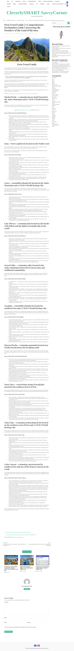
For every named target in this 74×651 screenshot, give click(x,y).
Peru (28, 33)
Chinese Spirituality (55, 89)
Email (5, 622)
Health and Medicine (32, 1)
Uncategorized (54, 123)
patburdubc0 (17, 537)
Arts (12, 1)
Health (53, 103)
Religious (53, 117)
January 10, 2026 (39, 571)
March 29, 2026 (23, 571)
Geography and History (22, 3)
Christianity (54, 92)
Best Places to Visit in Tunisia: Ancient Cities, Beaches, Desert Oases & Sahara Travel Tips (11, 568)
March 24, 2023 (15, 33)
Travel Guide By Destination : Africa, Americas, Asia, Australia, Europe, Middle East (21, 534)
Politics (14, 3)
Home (8, 1)
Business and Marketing (48, 1)
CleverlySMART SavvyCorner (37, 12)
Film (53, 99)
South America (31, 33)
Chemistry (54, 88)
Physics (53, 112)
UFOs (53, 122)
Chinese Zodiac (55, 90)
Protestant (54, 115)
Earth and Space (55, 95)
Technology (42, 3)
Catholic (53, 87)
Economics (57, 1)
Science (24, 1)
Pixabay (22, 537)
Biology (53, 82)
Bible (53, 81)
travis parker (54, 61)
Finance (53, 100)
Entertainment (54, 98)
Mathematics (17, 1)
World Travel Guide (21, 33)
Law (37, 3)
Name (5, 617)
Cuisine (48, 3)
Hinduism (53, 105)
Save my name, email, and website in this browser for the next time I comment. (20, 627)
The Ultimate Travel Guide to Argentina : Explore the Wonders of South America (23, 93)
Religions (9, 3)
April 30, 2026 (7, 572)
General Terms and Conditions (57, 3)
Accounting (54, 77)
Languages (31, 3)
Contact (8, 6)
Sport (53, 120)
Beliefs (39, 1)
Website (29, 622)
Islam (53, 106)
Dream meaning (55, 94)
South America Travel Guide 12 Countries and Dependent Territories (18, 532)
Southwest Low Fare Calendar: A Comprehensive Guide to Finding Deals (42, 568)
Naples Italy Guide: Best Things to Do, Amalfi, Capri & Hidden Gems (26, 568)
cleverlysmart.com (8, 33)
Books (53, 83)
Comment (6, 602)
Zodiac (53, 126)
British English (54, 84)
